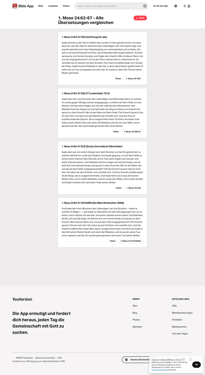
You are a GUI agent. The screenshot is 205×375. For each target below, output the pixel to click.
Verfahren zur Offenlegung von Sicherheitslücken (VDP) (38, 361)
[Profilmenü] (187, 6)
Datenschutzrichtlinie (45, 358)
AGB (59, 358)
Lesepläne (53, 6)
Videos (66, 6)
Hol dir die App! (160, 6)
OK (196, 364)
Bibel (40, 6)
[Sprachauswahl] (176, 6)
